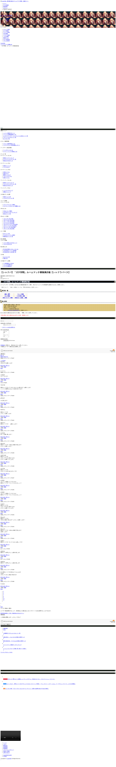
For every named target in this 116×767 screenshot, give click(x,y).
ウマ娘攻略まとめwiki (8, 263)
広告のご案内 (6, 751)
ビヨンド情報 (6, 29)
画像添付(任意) (4, 339)
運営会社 (5, 745)
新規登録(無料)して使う (6, 613)
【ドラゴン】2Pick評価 (8, 223)
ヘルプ (4, 744)
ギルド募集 (7, 296)
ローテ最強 (6, 30)
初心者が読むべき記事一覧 (9, 252)
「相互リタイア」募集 (7, 297)
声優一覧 (5, 258)
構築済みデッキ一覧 (8, 236)
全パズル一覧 (6, 138)
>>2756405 (3, 360)
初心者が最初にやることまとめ (10, 249)
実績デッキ (6, 38)
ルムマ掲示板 (6, 39)
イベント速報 (6, 35)
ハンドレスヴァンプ (8, 190)
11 (3, 599)
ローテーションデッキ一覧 (9, 159)
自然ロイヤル (6, 172)
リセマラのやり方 (7, 244)
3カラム (9, 9)
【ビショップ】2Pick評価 (9, 227)
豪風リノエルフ (7, 174)
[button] (59, 23)
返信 (2, 368)
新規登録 (5, 6)
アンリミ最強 (6, 32)
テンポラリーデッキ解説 (9, 235)
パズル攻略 (6, 36)
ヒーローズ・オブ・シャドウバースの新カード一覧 (15, 136)
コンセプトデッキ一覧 (8, 198)
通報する (8, 624)
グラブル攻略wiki (7, 266)
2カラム (5, 9)
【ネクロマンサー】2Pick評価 (10, 224)
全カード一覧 (6, 233)
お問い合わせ (6, 752)
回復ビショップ (7, 191)
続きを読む (3, 365)
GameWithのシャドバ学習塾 (9, 250)
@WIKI (5, 756)
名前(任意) (3, 323)
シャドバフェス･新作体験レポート (11, 145)
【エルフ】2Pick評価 (8, 218)
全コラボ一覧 (6, 257)
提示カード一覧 (7, 213)
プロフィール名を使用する (8, 327)
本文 (2, 329)
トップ (4, 742)
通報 (5, 367)
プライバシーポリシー (8, 749)
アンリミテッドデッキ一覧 (9, 184)
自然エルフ (6, 173)
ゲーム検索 (6, 5)
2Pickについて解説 (7, 211)
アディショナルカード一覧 (9, 137)
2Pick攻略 (5, 33)
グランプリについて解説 (9, 204)
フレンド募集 (20, 294)
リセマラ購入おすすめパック (10, 242)
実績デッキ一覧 (7, 196)
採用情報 (5, 747)
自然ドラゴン (6, 177)
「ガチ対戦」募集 (20, 296)
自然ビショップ (7, 165)
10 (3, 598)
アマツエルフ (6, 167)
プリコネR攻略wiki (7, 264)
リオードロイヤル (7, 176)
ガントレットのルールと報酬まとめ (11, 206)
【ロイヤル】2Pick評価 (8, 220)
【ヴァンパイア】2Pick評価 (9, 225)
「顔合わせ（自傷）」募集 (20, 297)
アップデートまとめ (8, 150)
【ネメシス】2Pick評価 (8, 228)
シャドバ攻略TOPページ (9, 133)
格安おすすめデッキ (8, 160)
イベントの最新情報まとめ (9, 134)
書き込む (3, 353)
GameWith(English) (7, 755)
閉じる (2, 355)
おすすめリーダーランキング (10, 212)
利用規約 (3, 345)
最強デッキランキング (8, 157)
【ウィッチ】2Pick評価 (8, 221)
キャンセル (3, 624)
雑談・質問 (7, 294)
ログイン (5, 7)
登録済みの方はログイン (18, 613)
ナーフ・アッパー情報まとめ (10, 151)
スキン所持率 (6, 40)
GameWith (9, 758)
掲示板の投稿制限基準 (13, 310)
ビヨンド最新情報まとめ (9, 143)
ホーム (4, 3)
